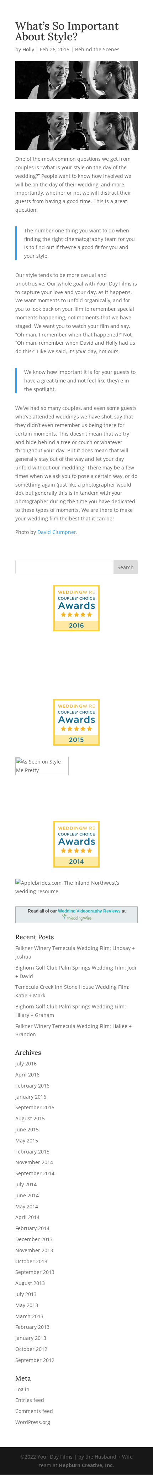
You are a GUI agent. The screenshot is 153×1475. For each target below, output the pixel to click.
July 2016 (26, 1063)
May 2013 (26, 1305)
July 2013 (26, 1294)
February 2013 (32, 1327)
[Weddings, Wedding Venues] (76, 827)
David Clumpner (56, 532)
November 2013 (34, 1250)
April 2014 (27, 1217)
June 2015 (27, 1129)
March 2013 (29, 1316)
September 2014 (34, 1173)
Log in (22, 1389)
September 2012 (34, 1360)
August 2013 (30, 1283)
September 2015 (34, 1107)
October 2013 (31, 1261)
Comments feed (34, 1411)
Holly (28, 49)
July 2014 (26, 1184)
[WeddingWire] (76, 705)
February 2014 (32, 1228)
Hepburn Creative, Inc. (86, 1465)
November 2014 (34, 1162)
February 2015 (32, 1151)
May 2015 (26, 1140)
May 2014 (26, 1206)
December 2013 (34, 1239)
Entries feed (29, 1400)
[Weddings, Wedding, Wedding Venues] (76, 651)
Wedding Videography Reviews (89, 911)
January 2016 (30, 1096)
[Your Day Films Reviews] (76, 608)
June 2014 (27, 1195)
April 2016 (27, 1074)
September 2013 (34, 1272)
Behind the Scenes (97, 49)
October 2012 (31, 1349)
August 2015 (30, 1118)
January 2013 (30, 1338)
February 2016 (32, 1085)
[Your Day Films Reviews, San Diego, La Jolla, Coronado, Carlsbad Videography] (76, 674)
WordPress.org (32, 1422)
